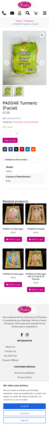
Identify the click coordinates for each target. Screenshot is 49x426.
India (8, 180)
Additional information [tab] (16, 159)
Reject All (24, 420)
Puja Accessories (31, 122)
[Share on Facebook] (10, 149)
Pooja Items (18, 122)
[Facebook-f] (22, 334)
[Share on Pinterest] (22, 149)
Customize (24, 413)
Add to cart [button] (14, 239)
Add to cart (10, 140)
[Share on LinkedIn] (27, 149)
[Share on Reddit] (33, 149)
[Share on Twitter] (16, 149)
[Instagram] (27, 334)
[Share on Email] (5, 149)
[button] (42, 35)
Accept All (24, 406)
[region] (24, 403)
